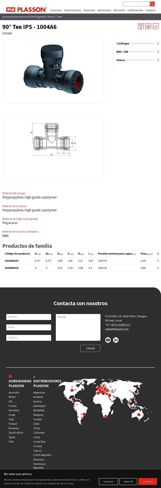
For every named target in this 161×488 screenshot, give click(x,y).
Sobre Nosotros (72, 10)
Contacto (150, 10)
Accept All (148, 481)
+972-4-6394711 (119, 324)
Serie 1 (51, 16)
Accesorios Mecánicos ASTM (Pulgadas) (24, 16)
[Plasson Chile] (26, 9)
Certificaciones (135, 10)
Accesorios (56, 10)
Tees (59, 16)
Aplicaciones (104, 10)
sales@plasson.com (116, 329)
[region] (80, 478)
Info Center (119, 10)
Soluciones (89, 10)
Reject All (128, 481)
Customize (108, 481)
